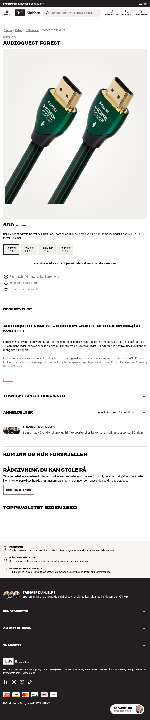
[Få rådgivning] (139, 709)
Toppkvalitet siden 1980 (40, 507)
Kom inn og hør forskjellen (45, 454)
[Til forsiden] (27, 12)
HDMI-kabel (32, 30)
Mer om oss (29, 673)
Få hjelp (137, 432)
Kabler (18, 30)
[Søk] (47, 12)
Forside (8, 30)
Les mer (143, 4)
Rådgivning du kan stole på (44, 470)
